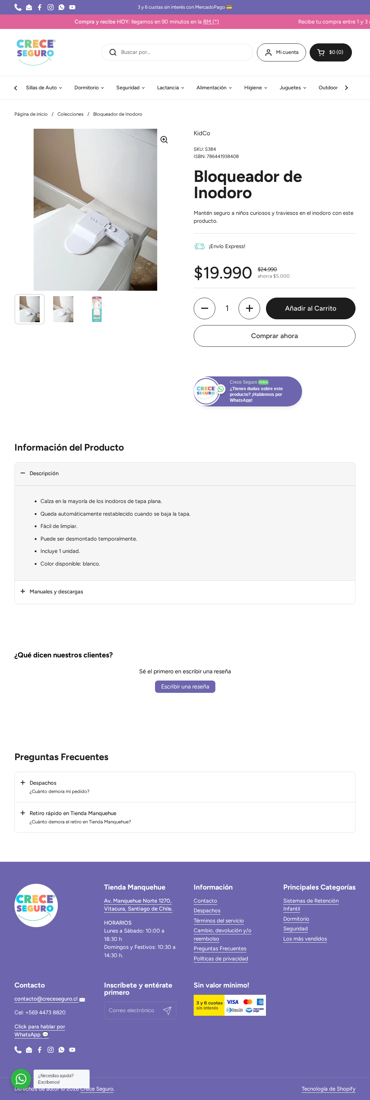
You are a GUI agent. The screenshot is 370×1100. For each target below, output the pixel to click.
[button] (331, 52)
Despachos (207, 910)
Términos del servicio (219, 920)
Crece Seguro (96, 1089)
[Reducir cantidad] (204, 308)
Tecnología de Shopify (329, 1089)
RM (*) (184, 21)
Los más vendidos (305, 938)
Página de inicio (31, 114)
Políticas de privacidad (221, 958)
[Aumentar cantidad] (249, 308)
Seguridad (295, 928)
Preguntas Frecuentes (220, 948)
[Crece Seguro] (36, 52)
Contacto (205, 901)
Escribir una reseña (185, 686)
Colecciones (70, 114)
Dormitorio (296, 919)
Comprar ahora (274, 336)
